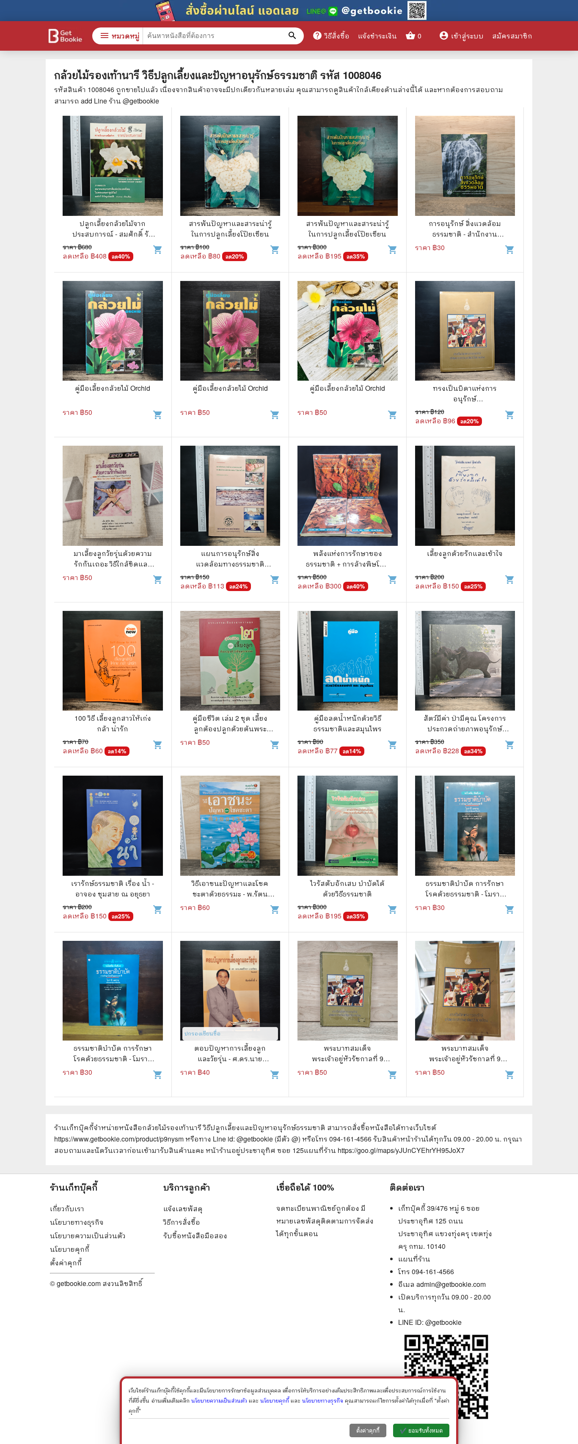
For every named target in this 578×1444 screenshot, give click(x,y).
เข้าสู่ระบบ (461, 36)
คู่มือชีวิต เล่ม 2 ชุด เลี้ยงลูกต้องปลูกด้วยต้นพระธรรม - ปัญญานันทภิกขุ (230, 728)
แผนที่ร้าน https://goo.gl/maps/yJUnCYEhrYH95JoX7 (384, 1150)
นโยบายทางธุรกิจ (77, 1222)
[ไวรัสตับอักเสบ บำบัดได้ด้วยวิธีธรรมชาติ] (347, 827)
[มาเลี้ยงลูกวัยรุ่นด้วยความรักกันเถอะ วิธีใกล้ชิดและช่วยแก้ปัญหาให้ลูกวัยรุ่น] (113, 497)
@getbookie (443, 1322)
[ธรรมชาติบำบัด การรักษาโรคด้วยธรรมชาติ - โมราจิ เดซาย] (465, 827)
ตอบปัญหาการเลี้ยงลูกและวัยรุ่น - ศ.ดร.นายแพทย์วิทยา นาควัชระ (230, 1058)
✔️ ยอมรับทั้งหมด (421, 1431)
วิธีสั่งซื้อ (331, 35)
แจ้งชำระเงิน (377, 36)
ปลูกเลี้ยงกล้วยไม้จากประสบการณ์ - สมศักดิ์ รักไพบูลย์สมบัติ (112, 233)
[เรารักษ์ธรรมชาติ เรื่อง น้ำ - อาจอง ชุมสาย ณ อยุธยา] (113, 827)
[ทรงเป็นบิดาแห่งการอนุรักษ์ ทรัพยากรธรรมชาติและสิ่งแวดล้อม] (465, 332)
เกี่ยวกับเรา (67, 1208)
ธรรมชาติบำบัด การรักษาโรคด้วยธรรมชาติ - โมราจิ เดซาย (465, 893)
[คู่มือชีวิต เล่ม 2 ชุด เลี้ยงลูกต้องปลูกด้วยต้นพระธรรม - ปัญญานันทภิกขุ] (230, 662)
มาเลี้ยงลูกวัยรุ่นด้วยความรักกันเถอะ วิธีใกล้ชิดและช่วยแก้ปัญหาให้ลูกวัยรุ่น (113, 563)
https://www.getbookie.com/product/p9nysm (119, 1139)
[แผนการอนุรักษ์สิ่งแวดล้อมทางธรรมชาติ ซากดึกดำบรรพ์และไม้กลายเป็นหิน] (230, 497)
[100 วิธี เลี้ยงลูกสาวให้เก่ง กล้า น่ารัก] (113, 662)
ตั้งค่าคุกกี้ (66, 1262)
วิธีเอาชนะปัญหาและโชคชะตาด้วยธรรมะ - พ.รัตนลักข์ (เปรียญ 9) (230, 893)
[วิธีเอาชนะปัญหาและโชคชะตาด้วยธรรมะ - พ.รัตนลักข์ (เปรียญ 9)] (230, 827)
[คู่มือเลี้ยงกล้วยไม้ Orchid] (113, 332)
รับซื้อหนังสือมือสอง (195, 1235)
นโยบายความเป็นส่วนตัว (88, 1235)
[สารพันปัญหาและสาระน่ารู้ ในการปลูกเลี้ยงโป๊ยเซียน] (230, 167)
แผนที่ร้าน (414, 1259)
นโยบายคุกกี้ (69, 1249)
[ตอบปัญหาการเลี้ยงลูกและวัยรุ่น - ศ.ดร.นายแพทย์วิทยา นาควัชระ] (230, 992)
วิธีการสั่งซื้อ (181, 1222)
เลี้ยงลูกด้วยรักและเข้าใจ (465, 553)
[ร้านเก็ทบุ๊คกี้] (65, 36)
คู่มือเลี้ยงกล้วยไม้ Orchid (112, 388)
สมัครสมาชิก (512, 36)
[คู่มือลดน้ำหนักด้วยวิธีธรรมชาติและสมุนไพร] (347, 662)
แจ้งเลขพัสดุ (183, 1208)
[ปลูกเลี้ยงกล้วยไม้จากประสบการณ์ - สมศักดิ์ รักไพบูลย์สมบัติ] (113, 167)
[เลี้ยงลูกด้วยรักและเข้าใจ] (465, 497)
